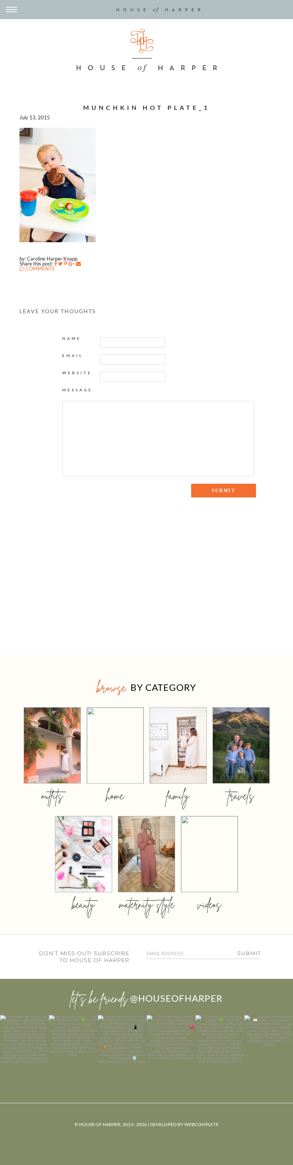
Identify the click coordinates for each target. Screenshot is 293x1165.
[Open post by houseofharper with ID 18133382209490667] (122, 1039)
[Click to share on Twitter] (60, 264)
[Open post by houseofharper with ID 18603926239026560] (24, 1039)
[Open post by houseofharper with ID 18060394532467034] (73, 1039)
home (115, 795)
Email (72, 355)
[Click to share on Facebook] (55, 264)
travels (241, 795)
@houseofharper (176, 998)
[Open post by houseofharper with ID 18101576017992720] (219, 1039)
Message (77, 390)
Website (77, 372)
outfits (52, 795)
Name (71, 338)
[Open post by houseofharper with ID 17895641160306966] (268, 1039)
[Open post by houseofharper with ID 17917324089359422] (170, 1039)
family (178, 795)
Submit (249, 953)
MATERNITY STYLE (146, 904)
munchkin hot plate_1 (146, 107)
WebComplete (201, 1124)
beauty (83, 904)
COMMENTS (39, 269)
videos (209, 904)
